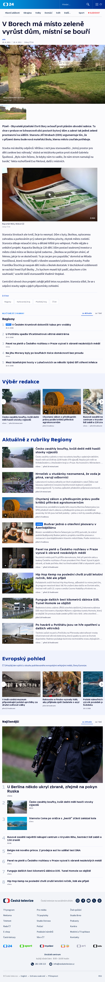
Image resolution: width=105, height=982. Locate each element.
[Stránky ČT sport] (26, 945)
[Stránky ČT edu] (97, 945)
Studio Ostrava (44, 920)
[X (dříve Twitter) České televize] (94, 900)
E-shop (6, 931)
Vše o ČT (41, 937)
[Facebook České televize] (83, 900)
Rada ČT (7, 926)
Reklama (7, 915)
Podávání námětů (45, 931)
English (24, 976)
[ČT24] (8, 4)
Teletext (7, 920)
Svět (58, 12)
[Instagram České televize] (77, 900)
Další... (67, 12)
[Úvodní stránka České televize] (18, 900)
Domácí (48, 12)
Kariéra (73, 926)
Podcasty (74, 920)
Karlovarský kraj (23, 301)
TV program (8, 909)
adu (3, 39)
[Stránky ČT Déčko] (65, 945)
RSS (100, 976)
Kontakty (74, 937)
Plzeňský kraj (41, 301)
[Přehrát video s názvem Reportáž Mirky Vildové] (50, 194)
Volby (38, 12)
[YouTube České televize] (88, 900)
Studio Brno (75, 915)
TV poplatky (42, 915)
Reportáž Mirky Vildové (12, 224)
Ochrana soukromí (37, 976)
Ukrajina (28, 12)
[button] (49, 194)
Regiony (8, 301)
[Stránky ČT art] (81, 945)
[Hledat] (88, 4)
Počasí (40, 926)
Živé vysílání (75, 909)
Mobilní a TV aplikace (80, 931)
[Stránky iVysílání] (46, 945)
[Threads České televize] (99, 900)
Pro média (41, 909)
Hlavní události (12, 12)
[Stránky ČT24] (7, 945)
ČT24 (54, 301)
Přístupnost (53, 976)
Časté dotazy (9, 937)
